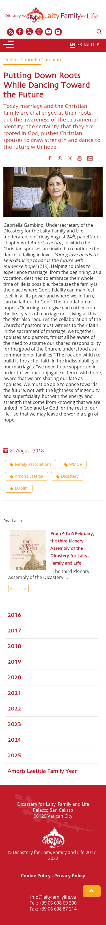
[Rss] (10, 32)
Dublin (21, 488)
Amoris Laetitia (29, 476)
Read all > (17, 588)
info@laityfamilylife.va (53, 897)
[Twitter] (30, 32)
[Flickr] (58, 32)
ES (86, 44)
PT (99, 44)
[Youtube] (49, 32)
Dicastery (70, 476)
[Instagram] (39, 32)
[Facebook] (20, 32)
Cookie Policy (36, 875)
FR (79, 44)
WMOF (75, 464)
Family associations (33, 464)
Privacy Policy (69, 875)
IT (92, 44)
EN (72, 44)
